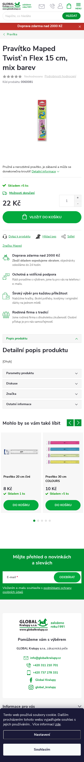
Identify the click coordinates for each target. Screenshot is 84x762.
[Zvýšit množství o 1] (77, 198)
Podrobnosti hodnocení (60, 76)
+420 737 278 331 (45, 673)
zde (58, 724)
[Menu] (78, 5)
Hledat (71, 16)
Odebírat (67, 577)
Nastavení (42, 734)
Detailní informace (44, 171)
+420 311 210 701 (45, 665)
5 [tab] (50, 521)
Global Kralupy (45, 680)
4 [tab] (46, 521)
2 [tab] (38, 521)
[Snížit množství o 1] (77, 204)
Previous (70, 422)
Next (78, 422)
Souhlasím (42, 749)
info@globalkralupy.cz (45, 658)
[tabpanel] (21, 473)
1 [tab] (34, 521)
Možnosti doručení (22, 193)
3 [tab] (42, 521)
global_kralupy (45, 687)
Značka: (12, 246)
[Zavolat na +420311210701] (52, 6)
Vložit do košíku (46, 217)
